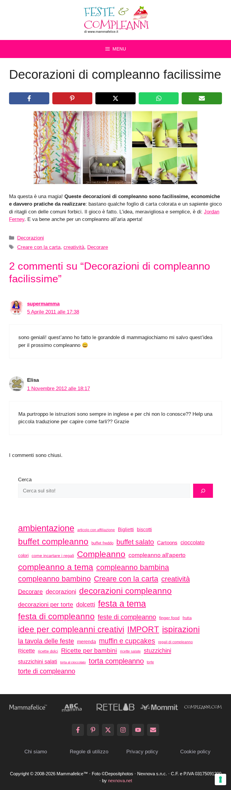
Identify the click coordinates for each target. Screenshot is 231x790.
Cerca (25, 479)
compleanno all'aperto (157, 555)
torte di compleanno (46, 671)
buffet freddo (102, 543)
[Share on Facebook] (29, 98)
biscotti (144, 529)
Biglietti (126, 529)
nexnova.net (120, 780)
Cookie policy (195, 752)
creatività (73, 247)
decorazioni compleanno (125, 591)
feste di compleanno (127, 617)
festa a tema (122, 603)
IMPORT (143, 629)
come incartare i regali (53, 555)
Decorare (97, 247)
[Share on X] (115, 98)
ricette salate (130, 651)
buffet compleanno (53, 541)
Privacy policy (142, 752)
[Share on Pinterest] (72, 98)
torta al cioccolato (73, 662)
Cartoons (167, 543)
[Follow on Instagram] (123, 730)
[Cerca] (203, 491)
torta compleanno (116, 661)
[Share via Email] (202, 98)
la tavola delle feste (46, 641)
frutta (187, 618)
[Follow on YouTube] (138, 730)
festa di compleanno (56, 616)
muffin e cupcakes (127, 641)
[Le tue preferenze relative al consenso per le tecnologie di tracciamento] (220, 779)
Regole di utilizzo (89, 752)
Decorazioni (30, 238)
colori (23, 555)
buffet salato (135, 542)
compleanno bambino (54, 578)
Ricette (26, 651)
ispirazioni (181, 629)
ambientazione (46, 528)
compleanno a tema (55, 567)
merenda (86, 641)
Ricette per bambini (89, 650)
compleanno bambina (132, 567)
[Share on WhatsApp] (159, 98)
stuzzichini (157, 650)
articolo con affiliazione (96, 530)
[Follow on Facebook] (78, 730)
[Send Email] (153, 730)
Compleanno (101, 554)
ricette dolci (48, 651)
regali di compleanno (175, 642)
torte (150, 662)
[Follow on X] (108, 730)
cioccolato (192, 543)
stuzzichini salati (37, 662)
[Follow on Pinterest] (93, 730)
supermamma (43, 304)
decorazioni (61, 591)
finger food (169, 617)
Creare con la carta (38, 247)
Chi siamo (35, 752)
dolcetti (85, 604)
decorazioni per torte (45, 604)
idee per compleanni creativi (71, 629)
